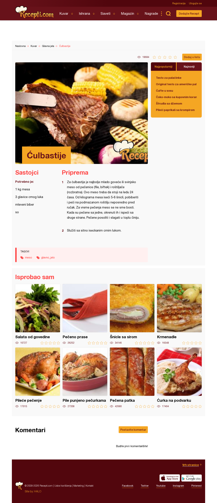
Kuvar (63, 13)
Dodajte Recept (189, 13)
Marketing (78, 485)
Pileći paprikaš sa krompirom (175, 109)
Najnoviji (189, 66)
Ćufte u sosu (164, 90)
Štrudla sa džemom (169, 103)
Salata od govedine (37, 314)
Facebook (127, 485)
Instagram (178, 485)
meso (28, 257)
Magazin (127, 13)
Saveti (105, 13)
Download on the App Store (170, 477)
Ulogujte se (195, 3)
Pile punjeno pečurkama (85, 378)
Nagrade (151, 13)
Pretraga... (168, 13)
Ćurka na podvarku (179, 378)
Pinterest (196, 485)
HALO (37, 491)
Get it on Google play (191, 477)
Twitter (145, 485)
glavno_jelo (48, 257)
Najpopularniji (163, 66)
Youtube (160, 485)
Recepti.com (34, 12)
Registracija (178, 3)
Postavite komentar (133, 429)
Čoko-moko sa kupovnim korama (176, 97)
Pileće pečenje (37, 378)
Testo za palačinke (168, 77)
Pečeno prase (85, 314)
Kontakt (89, 485)
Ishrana (84, 13)
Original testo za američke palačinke (176, 84)
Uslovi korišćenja (63, 485)
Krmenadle (179, 314)
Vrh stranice (190, 464)
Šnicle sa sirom (132, 314)
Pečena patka (132, 378)
